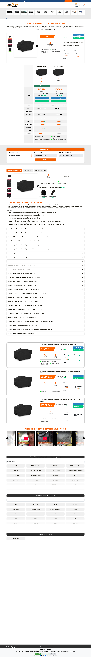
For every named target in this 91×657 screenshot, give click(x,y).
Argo (35, 513)
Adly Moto (35, 504)
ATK (55, 513)
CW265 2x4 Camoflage (75, 465)
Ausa (75, 513)
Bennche (36, 518)
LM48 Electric (55, 484)
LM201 (75, 475)
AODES (75, 509)
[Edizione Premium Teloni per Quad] (42, 72)
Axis (16, 518)
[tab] (14, 170)
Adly (16, 504)
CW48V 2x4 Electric (55, 470)
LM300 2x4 (15, 480)
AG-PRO (75, 504)
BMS (75, 518)
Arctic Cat (15, 513)
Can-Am (55, 523)
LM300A (36, 480)
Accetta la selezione (45, 653)
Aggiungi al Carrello (78, 37)
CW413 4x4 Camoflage (35, 470)
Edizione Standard (58, 66)
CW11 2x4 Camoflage (35, 465)
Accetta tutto (38, 653)
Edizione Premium (41, 66)
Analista (42, 655)
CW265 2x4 (55, 465)
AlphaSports (16, 509)
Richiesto (37, 655)
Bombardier (35, 523)
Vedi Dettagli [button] (78, 35)
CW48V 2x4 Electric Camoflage (75, 470)
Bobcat (15, 523)
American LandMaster (36, 509)
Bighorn (55, 518)
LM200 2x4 (55, 475)
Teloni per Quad (15, 538)
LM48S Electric (75, 484)
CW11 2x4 (15, 465)
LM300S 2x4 (75, 480)
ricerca (45, 160)
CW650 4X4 (16, 475)
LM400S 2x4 (36, 484)
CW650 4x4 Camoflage (35, 475)
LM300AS (55, 480)
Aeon (55, 504)
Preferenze (49, 655)
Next (37, 46)
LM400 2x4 (15, 484)
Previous (7, 438)
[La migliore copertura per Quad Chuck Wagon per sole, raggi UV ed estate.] (23, 410)
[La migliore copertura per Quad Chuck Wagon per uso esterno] (23, 354)
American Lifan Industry (55, 509)
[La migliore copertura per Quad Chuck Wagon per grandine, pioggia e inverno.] (23, 382)
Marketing (55, 655)
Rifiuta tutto (53, 653)
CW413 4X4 (15, 470)
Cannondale (75, 523)
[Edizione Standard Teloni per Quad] (58, 72)
